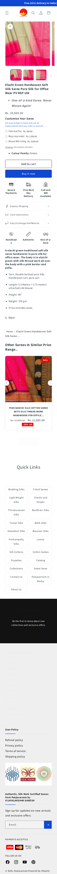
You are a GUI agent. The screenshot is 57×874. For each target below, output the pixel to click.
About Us (16, 589)
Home (9, 331)
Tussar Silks (16, 523)
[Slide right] (51, 75)
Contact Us (16, 576)
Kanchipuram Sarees (16, 482)
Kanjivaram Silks (40, 480)
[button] (7, 13)
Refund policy (14, 740)
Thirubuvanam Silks (16, 512)
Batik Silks (41, 523)
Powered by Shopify (39, 870)
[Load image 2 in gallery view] (28, 75)
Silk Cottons (16, 552)
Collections (16, 568)
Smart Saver (40, 568)
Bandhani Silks (40, 510)
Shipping (9, 147)
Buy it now (28, 173)
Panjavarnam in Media (40, 579)
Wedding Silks (16, 489)
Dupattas (16, 560)
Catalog (40, 560)
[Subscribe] (47, 638)
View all (28, 442)
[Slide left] (6, 75)
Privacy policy (14, 745)
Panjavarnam (21, 870)
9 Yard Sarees (40, 489)
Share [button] (11, 317)
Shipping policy (15, 756)
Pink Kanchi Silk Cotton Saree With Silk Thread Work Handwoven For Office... (28, 411)
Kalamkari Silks (16, 531)
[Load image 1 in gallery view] (15, 75)
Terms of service (15, 751)
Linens (40, 539)
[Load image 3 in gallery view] (41, 75)
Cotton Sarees (41, 552)
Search (9, 725)
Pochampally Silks (16, 541)
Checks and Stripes (40, 500)
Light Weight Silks (16, 500)
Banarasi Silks (41, 531)
